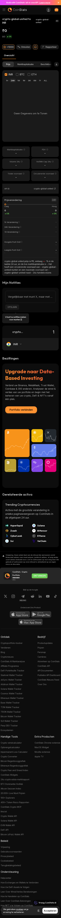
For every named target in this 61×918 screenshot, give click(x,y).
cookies (19, 909)
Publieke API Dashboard (49, 675)
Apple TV (39, 756)
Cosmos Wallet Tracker (11, 693)
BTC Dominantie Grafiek (12, 784)
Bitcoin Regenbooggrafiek (13, 761)
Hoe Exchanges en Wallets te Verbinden (20, 882)
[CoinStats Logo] (17, 10)
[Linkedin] (40, 598)
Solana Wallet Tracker (11, 689)
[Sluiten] (57, 2)
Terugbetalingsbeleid (11, 865)
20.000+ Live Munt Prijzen (13, 793)
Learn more (44, 2)
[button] (55, 188)
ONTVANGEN (39, 576)
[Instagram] (13, 598)
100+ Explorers (8, 798)
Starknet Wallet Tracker (12, 675)
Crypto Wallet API (9, 816)
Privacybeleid (7, 856)
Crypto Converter (9, 756)
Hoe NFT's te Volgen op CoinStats (17, 905)
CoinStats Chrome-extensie (47, 743)
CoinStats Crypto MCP (11, 807)
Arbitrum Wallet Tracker (12, 684)
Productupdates (45, 643)
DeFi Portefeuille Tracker (12, 670)
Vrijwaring (5, 847)
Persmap (42, 652)
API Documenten (45, 670)
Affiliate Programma (10, 666)
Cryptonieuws (7, 657)
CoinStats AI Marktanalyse (13, 661)
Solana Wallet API (9, 820)
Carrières (42, 657)
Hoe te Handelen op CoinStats (15, 896)
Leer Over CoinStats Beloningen (16, 901)
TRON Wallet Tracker (11, 712)
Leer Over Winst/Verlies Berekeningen (19, 891)
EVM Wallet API (8, 825)
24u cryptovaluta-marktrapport (15, 779)
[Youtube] (48, 598)
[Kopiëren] (55, 188)
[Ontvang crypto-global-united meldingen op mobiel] (35, 47)
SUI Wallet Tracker (9, 721)
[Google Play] (41, 614)
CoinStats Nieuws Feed (48, 680)
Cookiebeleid (7, 861)
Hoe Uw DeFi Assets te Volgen (15, 887)
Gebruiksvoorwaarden (11, 851)
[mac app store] (30, 622)
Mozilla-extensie (42, 752)
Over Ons (42, 684)
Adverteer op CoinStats (49, 661)
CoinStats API (44, 666)
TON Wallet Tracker (10, 707)
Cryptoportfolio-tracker (12, 643)
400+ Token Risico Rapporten (15, 802)
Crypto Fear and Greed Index (14, 770)
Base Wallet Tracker (10, 702)
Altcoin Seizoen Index (11, 788)
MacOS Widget (42, 747)
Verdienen (5, 647)
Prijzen (41, 647)
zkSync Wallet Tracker (11, 680)
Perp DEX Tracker (9, 725)
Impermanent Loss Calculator (14, 752)
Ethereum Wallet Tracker (12, 698)
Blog (3, 652)
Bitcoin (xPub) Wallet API (12, 834)
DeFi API (5, 830)
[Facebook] (55, 598)
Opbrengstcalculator (10, 747)
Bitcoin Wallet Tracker (11, 716)
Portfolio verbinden (21, 409)
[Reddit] (32, 598)
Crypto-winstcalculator (11, 743)
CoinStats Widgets (9, 775)
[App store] (20, 614)
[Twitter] (5, 598)
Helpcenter (6, 878)
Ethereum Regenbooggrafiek (14, 765)
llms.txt (4, 811)
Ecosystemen (7, 730)
